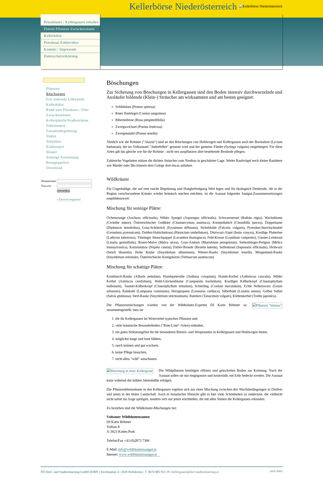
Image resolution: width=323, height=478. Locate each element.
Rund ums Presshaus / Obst (67, 110)
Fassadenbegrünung (61, 131)
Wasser (51, 152)
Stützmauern (55, 125)
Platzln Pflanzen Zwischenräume (69, 29)
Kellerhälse (55, 104)
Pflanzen (53, 89)
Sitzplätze (53, 141)
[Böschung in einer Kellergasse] (130, 371)
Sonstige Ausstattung (62, 157)
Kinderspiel (55, 147)
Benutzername (48, 181)
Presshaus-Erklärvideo (61, 42)
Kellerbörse (53, 36)
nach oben (276, 471)
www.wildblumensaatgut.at (138, 454)
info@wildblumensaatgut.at (137, 449)
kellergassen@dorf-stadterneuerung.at (195, 472)
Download (54, 168)
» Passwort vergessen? (69, 199)
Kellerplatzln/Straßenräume (67, 120)
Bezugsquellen (57, 162)
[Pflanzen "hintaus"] (267, 305)
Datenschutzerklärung (61, 56)
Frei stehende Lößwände (65, 99)
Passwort (46, 185)
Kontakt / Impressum (60, 49)
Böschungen (55, 94)
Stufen (51, 136)
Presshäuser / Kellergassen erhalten (71, 22)
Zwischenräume (58, 115)
